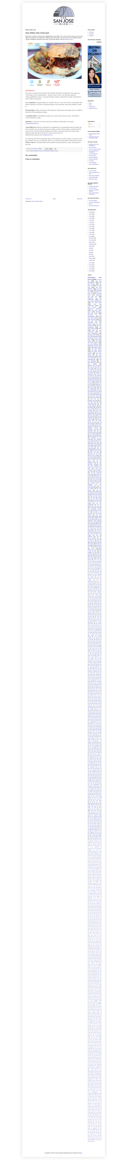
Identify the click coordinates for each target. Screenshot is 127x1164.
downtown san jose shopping (95, 574)
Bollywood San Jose (92, 842)
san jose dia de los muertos (95, 697)
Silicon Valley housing (97, 1080)
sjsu (89, 397)
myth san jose (91, 900)
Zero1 (97, 594)
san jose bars (91, 416)
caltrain (89, 746)
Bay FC (90, 204)
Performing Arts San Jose (93, 1016)
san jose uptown (91, 633)
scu (88, 648)
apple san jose (92, 1096)
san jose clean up (97, 696)
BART (100, 433)
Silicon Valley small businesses (94, 1083)
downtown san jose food (95, 345)
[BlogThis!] (47, 149)
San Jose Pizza (94, 790)
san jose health (91, 378)
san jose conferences (97, 759)
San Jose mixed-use (97, 683)
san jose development (95, 281)
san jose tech (96, 443)
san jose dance (98, 458)
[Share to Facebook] (50, 149)
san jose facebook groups (94, 823)
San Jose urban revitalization (94, 868)
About (90, 105)
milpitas (98, 896)
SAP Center (96, 559)
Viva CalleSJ (97, 809)
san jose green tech (97, 585)
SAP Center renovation (97, 1020)
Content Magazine (93, 153)
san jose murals (97, 478)
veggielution (99, 491)
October (91, 242)
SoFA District (90, 685)
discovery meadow (92, 1100)
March (90, 256)
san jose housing (95, 327)
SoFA (100, 328)
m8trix (89, 754)
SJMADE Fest (92, 1022)
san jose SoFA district (95, 317)
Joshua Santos (34, 148)
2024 (90, 216)
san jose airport (98, 385)
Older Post (79, 198)
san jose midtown (93, 465)
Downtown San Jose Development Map (94, 137)
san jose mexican (92, 371)
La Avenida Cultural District (94, 787)
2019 (90, 226)
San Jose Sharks (93, 200)
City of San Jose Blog (94, 175)
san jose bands (95, 693)
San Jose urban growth (94, 684)
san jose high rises (95, 361)
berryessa (90, 536)
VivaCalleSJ (90, 1093)
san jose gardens (91, 1138)
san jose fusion (96, 1136)
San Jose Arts (91, 1023)
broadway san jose (96, 1099)
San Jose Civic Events (97, 1029)
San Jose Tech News (97, 1038)
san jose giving (92, 922)
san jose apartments (97, 397)
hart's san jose (98, 1107)
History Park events (96, 993)
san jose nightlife (93, 587)
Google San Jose (93, 988)
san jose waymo (98, 590)
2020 (90, 224)
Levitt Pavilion (91, 788)
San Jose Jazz (92, 155)
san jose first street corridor (94, 825)
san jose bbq (95, 755)
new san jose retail (95, 320)
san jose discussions (96, 917)
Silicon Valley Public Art (92, 1075)
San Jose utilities (94, 1058)
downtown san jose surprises (94, 1104)
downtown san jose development (95, 315)
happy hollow (90, 749)
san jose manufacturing (96, 629)
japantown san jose (92, 400)
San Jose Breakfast (97, 858)
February (91, 258)
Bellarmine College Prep (94, 841)
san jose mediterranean (96, 435)
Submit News (92, 106)
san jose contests (94, 455)
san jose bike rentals (96, 497)
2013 (90, 262)
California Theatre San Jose (94, 649)
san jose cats (91, 913)
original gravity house (92, 907)
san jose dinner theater (94, 822)
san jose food (41, 150)
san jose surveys (98, 936)
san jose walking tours (97, 674)
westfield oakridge (98, 729)
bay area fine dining (97, 526)
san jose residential (95, 332)
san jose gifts (99, 762)
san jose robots (91, 772)
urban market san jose (97, 838)
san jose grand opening (93, 826)
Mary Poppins (92, 1006)
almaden (95, 883)
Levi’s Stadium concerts (97, 999)
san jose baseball (94, 522)
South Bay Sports (93, 1087)
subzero (95, 542)
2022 (90, 220)
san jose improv (92, 923)
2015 (90, 234)
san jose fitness (95, 700)
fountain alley (90, 1107)
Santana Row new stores (96, 1065)
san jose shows (92, 725)
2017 (90, 230)
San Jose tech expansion (93, 1055)
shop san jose (95, 648)
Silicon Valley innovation (93, 804)
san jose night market (93, 667)
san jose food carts (97, 920)
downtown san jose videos (95, 454)
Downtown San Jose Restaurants (94, 145)
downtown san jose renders (94, 1103)
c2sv (96, 812)
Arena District (90, 952)
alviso (89, 501)
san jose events (95, 306)
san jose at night (92, 717)
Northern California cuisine (94, 1012)
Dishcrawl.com (48, 135)
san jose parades (98, 604)
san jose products (96, 833)
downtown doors (96, 655)
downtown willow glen (33, 150)
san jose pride (93, 606)
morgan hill (93, 1116)
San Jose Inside (93, 170)
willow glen (47, 150)
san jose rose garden (97, 645)
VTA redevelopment (93, 1091)
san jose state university (96, 507)
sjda (94, 417)
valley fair (96, 403)
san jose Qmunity (92, 910)
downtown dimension (95, 308)
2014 (90, 236)
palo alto (89, 909)
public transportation (97, 909)
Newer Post (28, 198)
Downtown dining (92, 981)
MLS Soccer (92, 1003)
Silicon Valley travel (98, 877)
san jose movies (94, 396)
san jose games (93, 557)
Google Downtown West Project (95, 987)
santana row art (92, 675)
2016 (90, 232)
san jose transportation (95, 335)
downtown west (91, 596)
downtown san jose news (95, 312)
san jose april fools (92, 639)
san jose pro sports (92, 393)
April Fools (91, 839)
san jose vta (94, 399)
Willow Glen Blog (93, 179)
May (90, 252)
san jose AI (99, 471)
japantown (90, 430)
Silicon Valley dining (97, 743)
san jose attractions (94, 598)
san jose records (91, 835)
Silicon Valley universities (94, 878)
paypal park (99, 565)
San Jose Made (92, 162)
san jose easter (98, 600)
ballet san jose (99, 710)
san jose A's (93, 528)
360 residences (98, 946)
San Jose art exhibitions (97, 1041)
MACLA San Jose (98, 1001)
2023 (90, 218)
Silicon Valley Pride (96, 1074)
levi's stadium (99, 623)
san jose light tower (93, 720)
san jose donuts (91, 523)
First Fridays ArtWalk (93, 854)
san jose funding (92, 662)
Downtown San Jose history (94, 786)
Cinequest (91, 160)
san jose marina (96, 925)
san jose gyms (92, 764)
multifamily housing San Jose (94, 899)
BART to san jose (94, 451)
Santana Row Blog (93, 177)
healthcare (98, 888)
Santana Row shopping (94, 1067)
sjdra (92, 1141)
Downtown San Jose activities (95, 732)
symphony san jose (92, 706)
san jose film (98, 555)
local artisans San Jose (93, 894)
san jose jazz (98, 449)
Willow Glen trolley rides (94, 1094)
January (91, 260)
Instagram (91, 35)
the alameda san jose (96, 436)
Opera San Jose (91, 1013)
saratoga (100, 835)
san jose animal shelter (97, 716)
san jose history (97, 348)
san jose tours (96, 701)
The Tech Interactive (95, 745)
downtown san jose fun (95, 295)
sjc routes (90, 728)
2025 (90, 214)
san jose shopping (95, 360)
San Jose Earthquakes (94, 202)
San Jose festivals (94, 414)
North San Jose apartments (94, 1010)
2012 (90, 264)
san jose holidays (93, 344)
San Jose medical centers (96, 1049)
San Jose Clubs (92, 1030)
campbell (95, 746)
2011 (90, 266)
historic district (97, 751)
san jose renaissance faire (94, 770)
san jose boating (95, 1132)
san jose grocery (98, 719)
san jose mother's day (97, 664)
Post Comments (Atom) (37, 201)
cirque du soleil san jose (96, 687)
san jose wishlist (95, 363)
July (90, 248)
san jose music (97, 302)
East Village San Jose (97, 852)
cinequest (93, 483)
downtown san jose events (95, 365)
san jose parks (98, 413)
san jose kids (93, 367)
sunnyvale (97, 945)
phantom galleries (94, 517)
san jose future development (95, 300)
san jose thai (92, 938)
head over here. (69, 39)
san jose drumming (92, 919)
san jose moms (91, 926)
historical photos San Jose (94, 1109)
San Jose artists (93, 652)
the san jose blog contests (95, 481)
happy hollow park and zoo (94, 690)
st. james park (95, 459)
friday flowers (97, 748)
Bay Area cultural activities (93, 955)
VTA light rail (91, 880)
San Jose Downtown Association (94, 151)
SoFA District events (92, 1084)
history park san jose (92, 445)
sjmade (89, 461)
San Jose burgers (98, 862)
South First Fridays (93, 157)
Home (54, 198)
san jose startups (93, 614)
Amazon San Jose (96, 951)
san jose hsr (99, 922)
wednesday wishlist (96, 347)
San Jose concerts (94, 562)
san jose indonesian (92, 829)
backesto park (94, 884)
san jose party (98, 613)
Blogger (80, 1153)
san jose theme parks (93, 775)
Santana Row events (92, 742)
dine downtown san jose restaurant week (95, 484)
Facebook (91, 34)
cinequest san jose (94, 493)
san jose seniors (98, 723)
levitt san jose (95, 1113)
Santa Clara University (97, 1062)
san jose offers (98, 926)
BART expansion (96, 954)
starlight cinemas (96, 777)
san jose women (91, 703)
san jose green (91, 519)
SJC (97, 341)
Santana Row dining (97, 874)
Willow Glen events (92, 810)
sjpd (90, 836)
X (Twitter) (91, 32)
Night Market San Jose (95, 1009)
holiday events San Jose (94, 1110)
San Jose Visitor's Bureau (95, 149)
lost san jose (92, 625)
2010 (90, 269)
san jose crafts (98, 820)
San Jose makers (92, 864)
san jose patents (96, 768)
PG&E (89, 651)
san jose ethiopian (98, 661)
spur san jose (96, 704)
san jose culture (95, 283)
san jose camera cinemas (96, 567)
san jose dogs (92, 699)
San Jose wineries (91, 870)
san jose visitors (95, 941)
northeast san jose (92, 1125)
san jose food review (93, 642)
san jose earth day (93, 761)
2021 (90, 222)
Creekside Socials (91, 845)
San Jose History (93, 188)
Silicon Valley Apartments (93, 1068)
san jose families (93, 601)
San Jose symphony (96, 867)
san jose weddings (96, 726)
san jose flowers (98, 641)
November (91, 240)
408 (90, 948)
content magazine (92, 404)
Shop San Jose (92, 147)
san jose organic (92, 928)
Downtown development (97, 980)
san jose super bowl (94, 480)
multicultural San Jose (93, 897)
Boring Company (91, 962)
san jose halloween (94, 377)
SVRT (99, 1022)
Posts (91, 124)
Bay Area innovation (97, 958)
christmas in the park (93, 429)
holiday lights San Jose (92, 1112)
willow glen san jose (54, 150)
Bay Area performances (93, 959)
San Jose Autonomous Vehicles (95, 561)
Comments (92, 126)
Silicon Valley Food (96, 803)
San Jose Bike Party (93, 164)
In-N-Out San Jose (92, 994)
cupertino (98, 638)
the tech (92, 426)
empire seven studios (92, 656)
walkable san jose (91, 780)
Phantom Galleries (93, 159)
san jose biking (92, 433)
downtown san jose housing (95, 494)
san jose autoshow (96, 912)
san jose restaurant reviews (94, 771)
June (90, 250)
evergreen (99, 520)
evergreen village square (93, 713)
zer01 (89, 946)
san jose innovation (92, 457)
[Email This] (45, 149)
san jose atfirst (93, 575)
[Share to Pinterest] (52, 149)
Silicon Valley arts (93, 875)
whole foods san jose (95, 730)
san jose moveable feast (94, 665)
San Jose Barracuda (94, 205)
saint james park (91, 691)
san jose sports (92, 342)
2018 (90, 228)
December (91, 238)
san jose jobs (96, 370)
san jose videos (97, 350)
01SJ (94, 678)
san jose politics (94, 499)
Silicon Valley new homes (94, 1081)
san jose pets (98, 506)
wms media (93, 387)
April (90, 254)
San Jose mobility (92, 1051)
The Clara (98, 1088)
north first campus (96, 906)
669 (93, 948)
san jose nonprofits (93, 630)
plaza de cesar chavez (96, 496)
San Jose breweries (93, 1042)
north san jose (92, 319)
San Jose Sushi (92, 859)
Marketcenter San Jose (97, 1004)
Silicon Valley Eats (92, 1070)
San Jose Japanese (97, 651)
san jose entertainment (95, 358)
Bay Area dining (98, 839)
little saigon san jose (96, 893)
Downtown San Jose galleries (94, 848)
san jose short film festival (94, 646)
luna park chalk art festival (94, 752)
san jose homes (98, 425)
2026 (90, 212)
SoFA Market (96, 572)
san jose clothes (94, 914)
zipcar (92, 946)
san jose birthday (93, 819)
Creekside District (96, 843)
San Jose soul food (96, 1054)
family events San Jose (94, 688)
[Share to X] (49, 149)
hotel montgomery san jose (94, 890)
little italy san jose (93, 452)
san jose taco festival (97, 774)
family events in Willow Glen (94, 1106)
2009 (90, 271)
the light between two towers (94, 778)
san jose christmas (97, 375)
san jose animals (98, 597)
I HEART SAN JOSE (93, 186)
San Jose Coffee (91, 735)
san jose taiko (97, 632)
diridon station (98, 516)
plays (99, 1126)
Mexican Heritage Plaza (94, 733)
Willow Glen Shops (98, 1093)
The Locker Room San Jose (94, 1090)
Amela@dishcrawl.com (31, 123)
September (91, 244)
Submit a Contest (93, 108)
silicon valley (96, 432)
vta (96, 407)
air (101, 1094)
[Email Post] (55, 148)
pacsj (99, 907)
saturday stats (92, 334)
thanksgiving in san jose (93, 500)
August (90, 246)
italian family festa (98, 817)
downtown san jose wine (94, 712)
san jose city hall (93, 568)
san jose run (91, 541)
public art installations (92, 1128)
